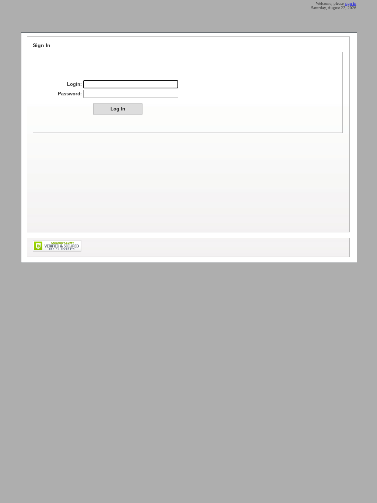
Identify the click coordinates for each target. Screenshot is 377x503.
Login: (74, 84)
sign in (350, 3)
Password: (70, 93)
